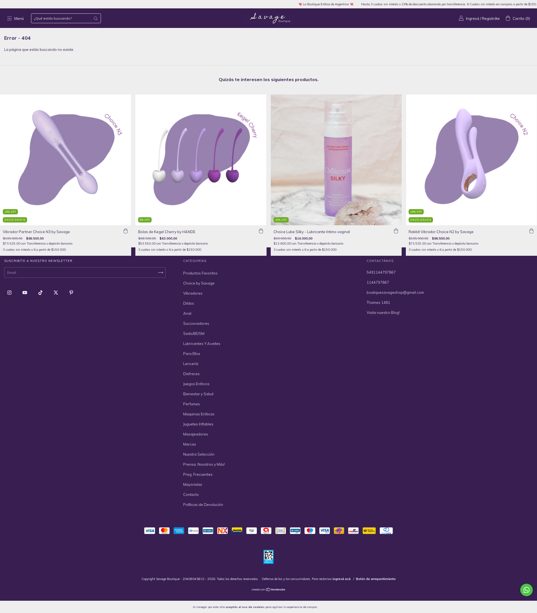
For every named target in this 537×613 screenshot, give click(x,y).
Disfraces (191, 373)
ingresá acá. (342, 579)
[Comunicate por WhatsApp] (526, 590)
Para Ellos (191, 353)
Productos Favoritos (200, 273)
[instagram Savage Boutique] (9, 292)
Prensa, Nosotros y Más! (204, 464)
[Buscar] (95, 18)
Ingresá (472, 18)
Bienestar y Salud (198, 394)
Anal (187, 313)
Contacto (191, 494)
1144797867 (378, 282)
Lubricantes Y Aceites (201, 343)
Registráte (491, 18)
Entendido (333, 606)
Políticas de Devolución (203, 504)
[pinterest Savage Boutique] (71, 292)
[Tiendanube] (268, 590)
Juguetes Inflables (198, 424)
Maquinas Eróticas (199, 414)
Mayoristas (192, 484)
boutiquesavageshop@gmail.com (395, 292)
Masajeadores (195, 434)
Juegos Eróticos (196, 384)
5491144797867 (381, 272)
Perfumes (191, 404)
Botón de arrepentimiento (376, 579)
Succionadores (196, 323)
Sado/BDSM (193, 333)
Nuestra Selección (199, 454)
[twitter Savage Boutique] (56, 292)
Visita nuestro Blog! (383, 312)
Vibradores (192, 293)
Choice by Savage (199, 283)
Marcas (189, 444)
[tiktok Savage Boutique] (40, 292)
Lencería (190, 363)
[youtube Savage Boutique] (25, 292)
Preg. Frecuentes (198, 474)
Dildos (188, 303)
